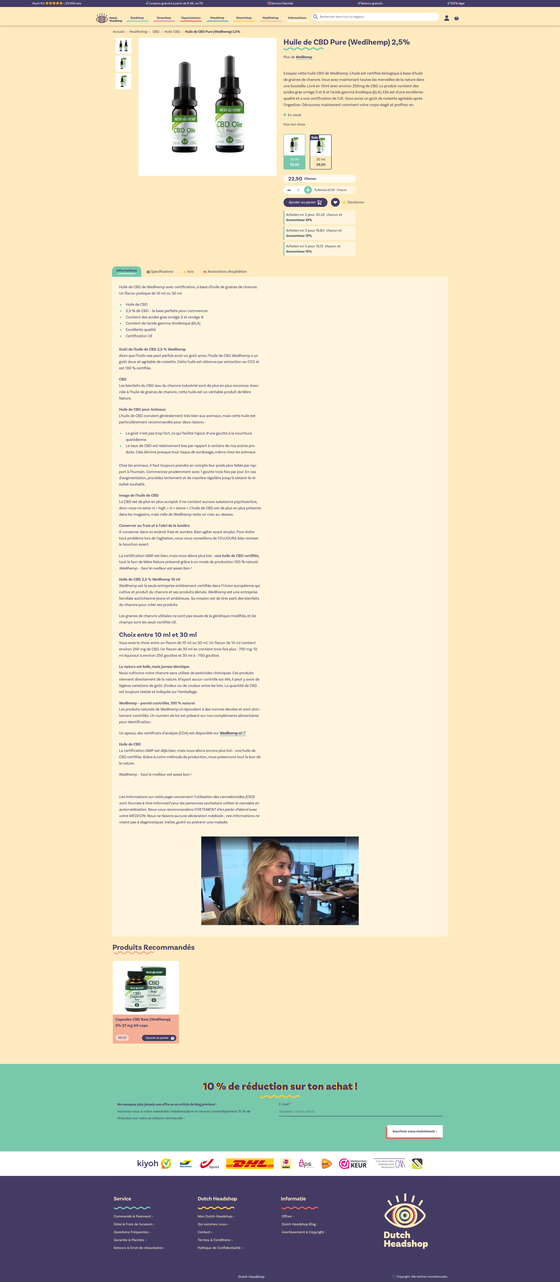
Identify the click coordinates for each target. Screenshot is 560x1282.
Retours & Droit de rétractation (139, 1248)
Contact (205, 1232)
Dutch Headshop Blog (300, 1224)
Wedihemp (304, 57)
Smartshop (244, 18)
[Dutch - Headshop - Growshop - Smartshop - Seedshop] (109, 18)
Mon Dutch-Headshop (216, 1216)
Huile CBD (172, 32)
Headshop (217, 18)
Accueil (118, 32)
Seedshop (137, 18)
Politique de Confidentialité (220, 1248)
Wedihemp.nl (231, 733)
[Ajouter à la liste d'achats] (335, 202)
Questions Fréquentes (132, 1232)
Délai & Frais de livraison (134, 1224)
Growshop (164, 18)
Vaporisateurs (191, 18)
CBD (155, 32)
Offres (288, 1216)
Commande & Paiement (133, 1216)
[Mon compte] (446, 18)
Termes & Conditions (215, 1240)
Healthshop (270, 18)
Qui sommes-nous (213, 1224)
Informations (297, 18)
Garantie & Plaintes (130, 1240)
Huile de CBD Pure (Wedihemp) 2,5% (212, 32)
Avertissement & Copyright (304, 1232)
